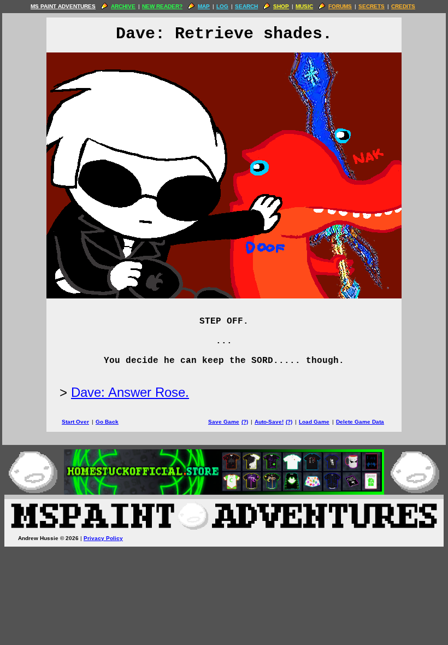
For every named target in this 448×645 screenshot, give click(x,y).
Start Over (75, 422)
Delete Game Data (360, 422)
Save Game (223, 422)
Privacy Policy (103, 538)
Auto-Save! (269, 422)
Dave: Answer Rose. (130, 392)
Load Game (314, 422)
